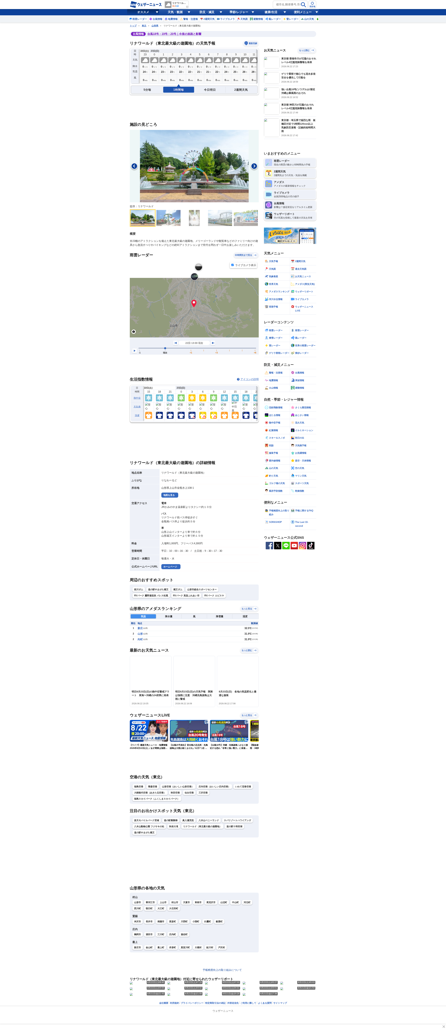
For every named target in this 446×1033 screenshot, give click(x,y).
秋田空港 (175, 792)
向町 (140, 639)
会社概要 (163, 1003)
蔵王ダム (177, 589)
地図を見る (169, 495)
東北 (144, 25)
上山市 (163, 902)
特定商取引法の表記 (215, 1003)
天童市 (186, 902)
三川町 (160, 934)
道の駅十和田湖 (234, 826)
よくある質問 (265, 1003)
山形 (140, 633)
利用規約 (174, 1003)
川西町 (184, 921)
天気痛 (137, 407)
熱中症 (137, 398)
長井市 (149, 921)
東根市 (198, 902)
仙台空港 (189, 792)
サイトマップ (280, 1003)
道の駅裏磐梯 (171, 820)
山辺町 (223, 902)
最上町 (160, 947)
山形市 (137, 902)
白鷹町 (207, 921)
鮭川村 (209, 947)
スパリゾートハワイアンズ (237, 820)
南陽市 (160, 921)
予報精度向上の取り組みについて (222, 969)
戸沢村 (221, 947)
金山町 (149, 947)
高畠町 (172, 921)
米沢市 (137, 921)
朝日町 (149, 908)
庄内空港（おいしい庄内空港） (214, 786)
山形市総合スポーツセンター (202, 589)
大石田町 (173, 908)
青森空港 (152, 786)
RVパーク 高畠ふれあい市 (186, 595)
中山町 (235, 902)
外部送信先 (233, 1003)
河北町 (247, 902)
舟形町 (172, 947)
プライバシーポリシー (192, 1003)
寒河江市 (150, 902)
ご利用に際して (248, 1003)
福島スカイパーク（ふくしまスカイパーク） (156, 798)
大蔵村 (198, 947)
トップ (133, 25)
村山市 (174, 902)
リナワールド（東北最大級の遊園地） (202, 826)
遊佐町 (184, 934)
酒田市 (149, 934)
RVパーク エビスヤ (214, 595)
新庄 (140, 628)
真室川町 (185, 947)
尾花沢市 (211, 902)
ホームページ (170, 566)
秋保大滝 (173, 826)
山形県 (155, 25)
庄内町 (172, 934)
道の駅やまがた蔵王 (158, 589)
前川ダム (138, 589)
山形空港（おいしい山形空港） (178, 786)
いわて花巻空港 (243, 786)
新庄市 (137, 947)
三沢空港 (203, 792)
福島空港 (138, 786)
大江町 (160, 908)
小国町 (196, 921)
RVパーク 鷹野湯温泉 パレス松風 (151, 595)
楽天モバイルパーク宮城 (146, 820)
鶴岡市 (137, 934)
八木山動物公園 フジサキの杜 (149, 826)
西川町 (137, 908)
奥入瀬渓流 (188, 820)
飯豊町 (219, 921)
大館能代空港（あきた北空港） (150, 792)
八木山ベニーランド (209, 820)
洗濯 (137, 415)
